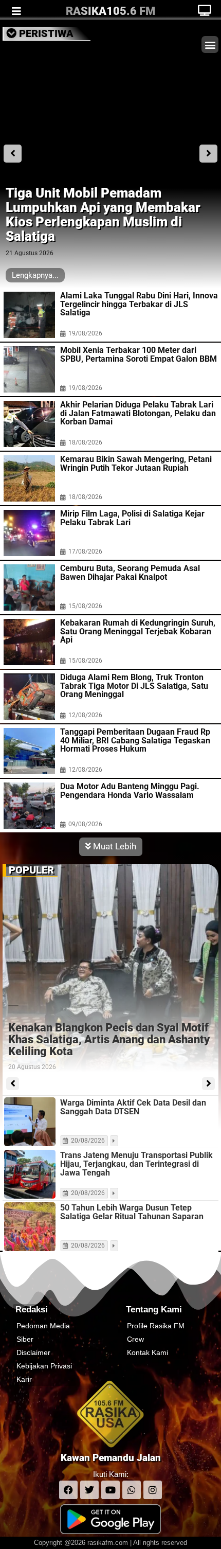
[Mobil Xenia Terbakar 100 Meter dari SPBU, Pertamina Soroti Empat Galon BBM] (29, 369)
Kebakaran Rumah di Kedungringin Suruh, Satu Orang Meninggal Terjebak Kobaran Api (137, 632)
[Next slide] (208, 154)
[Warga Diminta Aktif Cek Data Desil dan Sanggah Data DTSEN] (30, 1121)
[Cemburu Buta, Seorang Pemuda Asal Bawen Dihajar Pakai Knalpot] (29, 587)
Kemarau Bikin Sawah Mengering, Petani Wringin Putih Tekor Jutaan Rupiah (136, 463)
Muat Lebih (113, 846)
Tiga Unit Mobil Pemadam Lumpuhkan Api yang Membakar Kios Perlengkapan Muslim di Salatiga (103, 214)
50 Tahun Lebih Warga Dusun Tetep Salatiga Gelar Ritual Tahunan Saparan (132, 1212)
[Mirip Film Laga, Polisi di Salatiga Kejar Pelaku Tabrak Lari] (29, 533)
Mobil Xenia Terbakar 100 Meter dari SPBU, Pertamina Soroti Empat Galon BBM (138, 354)
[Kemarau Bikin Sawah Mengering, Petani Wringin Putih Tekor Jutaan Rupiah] (29, 478)
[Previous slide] (13, 154)
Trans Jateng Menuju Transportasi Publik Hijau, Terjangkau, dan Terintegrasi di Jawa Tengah (136, 1164)
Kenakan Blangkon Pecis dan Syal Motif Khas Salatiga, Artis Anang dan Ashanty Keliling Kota (109, 1039)
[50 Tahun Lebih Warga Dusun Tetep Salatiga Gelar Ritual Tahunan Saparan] (30, 1226)
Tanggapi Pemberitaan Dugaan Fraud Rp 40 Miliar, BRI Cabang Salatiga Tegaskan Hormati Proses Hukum (135, 741)
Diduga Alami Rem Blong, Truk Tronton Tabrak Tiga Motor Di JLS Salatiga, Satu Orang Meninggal (134, 686)
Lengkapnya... (35, 275)
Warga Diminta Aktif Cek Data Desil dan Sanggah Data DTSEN (133, 1107)
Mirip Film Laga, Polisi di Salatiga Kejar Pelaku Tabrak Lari (132, 518)
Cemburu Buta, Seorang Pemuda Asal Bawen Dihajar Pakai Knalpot (130, 572)
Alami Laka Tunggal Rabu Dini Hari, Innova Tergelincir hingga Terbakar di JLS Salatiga (139, 304)
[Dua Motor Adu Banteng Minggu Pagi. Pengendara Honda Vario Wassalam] (29, 805)
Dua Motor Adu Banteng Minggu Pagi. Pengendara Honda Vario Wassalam (129, 790)
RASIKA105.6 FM (110, 11)
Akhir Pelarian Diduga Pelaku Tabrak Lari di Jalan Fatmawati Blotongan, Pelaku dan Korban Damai (138, 413)
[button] (209, 44)
